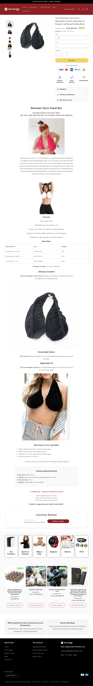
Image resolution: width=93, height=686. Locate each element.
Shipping (57, 31)
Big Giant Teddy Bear (36, 589)
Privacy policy (45, 681)
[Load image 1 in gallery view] (10, 24)
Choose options (15, 605)
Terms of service (54, 681)
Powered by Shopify (25, 681)
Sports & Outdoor (25, 553)
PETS (82, 552)
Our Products (11, 553)
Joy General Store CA (14, 681)
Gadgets (53, 552)
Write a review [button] (58, 521)
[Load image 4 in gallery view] (10, 47)
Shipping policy (65, 681)
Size (56, 42)
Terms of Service (38, 653)
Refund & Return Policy (40, 650)
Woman (67, 552)
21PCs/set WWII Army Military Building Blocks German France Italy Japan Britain (14, 592)
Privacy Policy (37, 656)
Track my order (9, 653)
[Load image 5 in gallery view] (10, 54)
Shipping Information (39, 647)
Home (6, 647)
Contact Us (8, 659)
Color (56, 34)
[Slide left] (10, 19)
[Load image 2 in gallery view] (10, 32)
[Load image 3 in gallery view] (10, 39)
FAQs (6, 656)
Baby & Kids (39, 553)
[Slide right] (10, 60)
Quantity (57, 50)
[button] (33, 7)
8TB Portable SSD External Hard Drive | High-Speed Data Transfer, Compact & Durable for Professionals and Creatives (78, 593)
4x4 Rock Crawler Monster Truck (57, 590)
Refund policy (36, 681)
